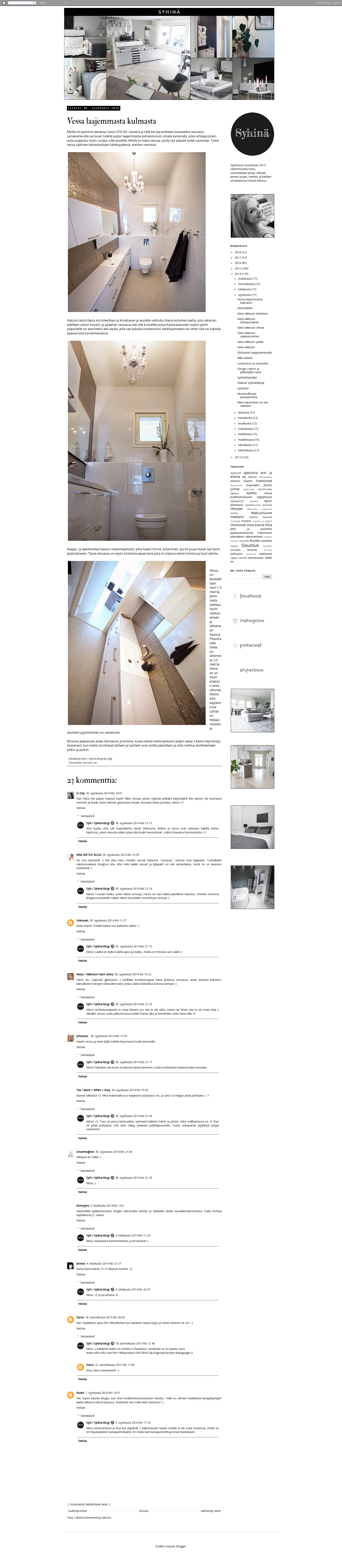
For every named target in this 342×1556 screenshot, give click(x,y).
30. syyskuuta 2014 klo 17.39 (108, 1036)
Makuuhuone (261, 512)
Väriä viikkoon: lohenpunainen (248, 320)
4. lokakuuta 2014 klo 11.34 (132, 1235)
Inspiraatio (253, 485)
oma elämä (255, 525)
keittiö (252, 493)
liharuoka (252, 509)
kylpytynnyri (237, 501)
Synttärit (267, 546)
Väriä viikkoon (246, 347)
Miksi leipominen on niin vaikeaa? (252, 404)
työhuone (236, 554)
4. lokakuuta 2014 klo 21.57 (103, 1263)
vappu (234, 558)
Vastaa (80, 808)
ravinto (234, 540)
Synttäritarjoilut (247, 377)
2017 (238, 257)
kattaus (234, 493)
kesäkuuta (245, 423)
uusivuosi (251, 553)
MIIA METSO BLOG (88, 855)
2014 (238, 274)
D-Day (80, 793)
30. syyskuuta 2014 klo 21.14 (133, 888)
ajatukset (235, 473)
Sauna (234, 546)
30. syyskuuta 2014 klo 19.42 (129, 1090)
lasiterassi (236, 505)
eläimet (252, 477)
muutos (246, 521)
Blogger (181, 1546)
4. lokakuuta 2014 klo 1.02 (107, 1205)
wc (95, 762)
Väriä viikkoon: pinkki (250, 342)
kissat (268, 493)
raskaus (268, 536)
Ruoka (255, 540)
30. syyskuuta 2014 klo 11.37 (108, 920)
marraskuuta (246, 284)
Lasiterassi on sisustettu (252, 363)
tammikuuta (246, 450)
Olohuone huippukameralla (254, 352)
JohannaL (82, 1036)
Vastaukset (88, 816)
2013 (238, 457)
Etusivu (143, 1511)
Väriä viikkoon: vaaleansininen (248, 334)
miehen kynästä (260, 517)
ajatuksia (251, 472)
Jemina (80, 1263)
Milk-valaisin (245, 358)
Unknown (82, 920)
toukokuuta (246, 429)
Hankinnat (264, 480)
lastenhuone (253, 505)
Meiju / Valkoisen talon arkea (94, 974)
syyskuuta (245, 295)
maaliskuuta (246, 439)
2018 (238, 252)
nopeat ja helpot (262, 521)
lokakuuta (244, 289)
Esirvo (80, 1317)
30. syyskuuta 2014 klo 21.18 (133, 1116)
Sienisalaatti (245, 308)
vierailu (243, 558)
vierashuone (256, 558)
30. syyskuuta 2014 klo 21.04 (113, 1152)
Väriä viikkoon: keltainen (252, 313)
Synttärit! (243, 388)
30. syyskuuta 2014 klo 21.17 (133, 1062)
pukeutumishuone (241, 533)
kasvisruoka (265, 489)
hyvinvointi (236, 485)
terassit (252, 550)
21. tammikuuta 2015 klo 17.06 (115, 1365)
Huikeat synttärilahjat (250, 383)
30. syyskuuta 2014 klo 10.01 (104, 793)
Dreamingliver (85, 1152)
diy (244, 477)
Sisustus (88, 762)
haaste (248, 481)
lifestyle (236, 508)
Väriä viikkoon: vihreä (250, 327)
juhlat (234, 489)
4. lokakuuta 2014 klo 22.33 (132, 1289)
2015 (238, 268)
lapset (268, 501)
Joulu (268, 485)
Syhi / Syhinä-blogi (97, 823)
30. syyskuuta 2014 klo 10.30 (121, 855)
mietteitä (235, 521)
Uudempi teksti (77, 1511)
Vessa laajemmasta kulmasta (249, 301)
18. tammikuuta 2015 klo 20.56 (105, 1317)
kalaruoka (249, 489)
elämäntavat (265, 476)
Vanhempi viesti (211, 1511)
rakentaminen (254, 536)
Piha (268, 525)
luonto (234, 513)
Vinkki (268, 558)
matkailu (237, 516)
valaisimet (265, 554)
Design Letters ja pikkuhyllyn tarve (249, 370)
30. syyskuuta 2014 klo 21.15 (133, 946)
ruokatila (266, 541)
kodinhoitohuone (241, 497)
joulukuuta (245, 278)
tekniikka (235, 550)
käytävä (254, 501)
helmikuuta (245, 445)
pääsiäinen (237, 536)
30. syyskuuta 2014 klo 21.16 (133, 1004)
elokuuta (244, 412)
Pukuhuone (264, 533)
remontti (244, 541)
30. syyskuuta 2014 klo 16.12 (133, 974)
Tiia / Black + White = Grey (93, 1090)
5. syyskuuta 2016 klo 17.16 (132, 1422)
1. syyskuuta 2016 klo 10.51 (102, 1393)
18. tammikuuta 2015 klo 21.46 (135, 1343)
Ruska (80, 1393)
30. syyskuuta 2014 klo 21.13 (133, 823)
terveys (268, 549)
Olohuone (238, 525)
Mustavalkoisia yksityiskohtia (247, 395)
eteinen (235, 481)
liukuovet (267, 509)
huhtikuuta (245, 434)
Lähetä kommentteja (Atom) (92, 1517)
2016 (238, 263)
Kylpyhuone (264, 497)
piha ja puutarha (251, 529)
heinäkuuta (245, 418)
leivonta (267, 505)
